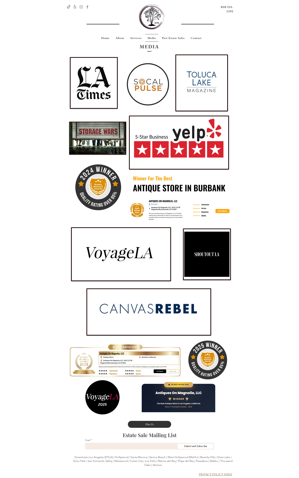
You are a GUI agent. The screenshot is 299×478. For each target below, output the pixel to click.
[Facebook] (87, 7)
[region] (94, 83)
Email (87, 440)
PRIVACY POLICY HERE (215, 474)
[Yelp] (75, 7)
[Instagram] (81, 7)
